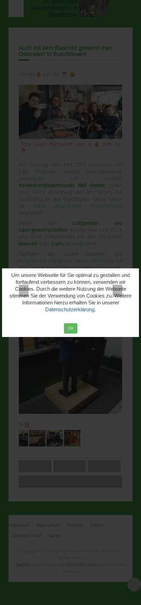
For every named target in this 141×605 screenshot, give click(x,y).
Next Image (117, 291)
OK (71, 328)
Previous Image (23, 291)
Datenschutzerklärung (69, 309)
